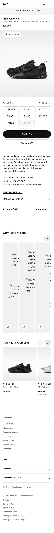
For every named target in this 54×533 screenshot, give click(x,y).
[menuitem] (7, 499)
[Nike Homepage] (6, 4)
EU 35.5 (11, 109)
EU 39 (11, 123)
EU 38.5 (43, 116)
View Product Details (12, 192)
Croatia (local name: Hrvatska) (18, 487)
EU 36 (27, 109)
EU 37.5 (11, 116)
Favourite (25, 143)
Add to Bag (27, 134)
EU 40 (27, 123)
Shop (38, 10)
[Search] (43, 4)
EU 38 (27, 116)
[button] (7, 329)
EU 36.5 (43, 109)
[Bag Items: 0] (48, 4)
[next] (47, 238)
